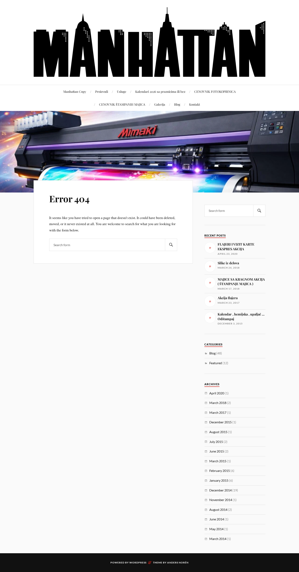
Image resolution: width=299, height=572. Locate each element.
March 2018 (217, 403)
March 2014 (217, 539)
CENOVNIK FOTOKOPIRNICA (215, 91)
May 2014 (216, 529)
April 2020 (216, 393)
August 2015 (218, 432)
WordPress (137, 562)
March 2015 (217, 461)
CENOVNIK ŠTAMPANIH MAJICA (122, 104)
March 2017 (217, 412)
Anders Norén (178, 562)
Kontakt (194, 104)
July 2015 (216, 442)
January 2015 (218, 480)
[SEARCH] (171, 245)
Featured (215, 363)
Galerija (159, 104)
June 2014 (216, 519)
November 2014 (220, 500)
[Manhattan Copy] (149, 42)
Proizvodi (101, 91)
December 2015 (220, 422)
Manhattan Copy (74, 91)
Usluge (121, 91)
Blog (177, 104)
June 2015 (216, 451)
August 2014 (218, 509)
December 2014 (220, 490)
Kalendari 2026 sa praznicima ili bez (160, 91)
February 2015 (219, 470)
